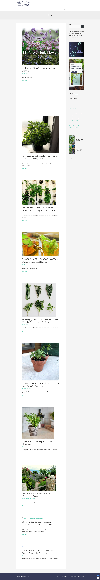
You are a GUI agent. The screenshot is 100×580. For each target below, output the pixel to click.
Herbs (23, 73)
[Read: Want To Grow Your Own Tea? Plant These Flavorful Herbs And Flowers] (40, 244)
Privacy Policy (64, 576)
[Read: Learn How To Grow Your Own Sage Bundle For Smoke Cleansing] (26, 546)
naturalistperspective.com (78, 159)
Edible (56, 9)
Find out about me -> (75, 39)
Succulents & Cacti (48, 9)
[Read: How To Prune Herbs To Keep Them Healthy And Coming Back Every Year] (39, 192)
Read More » (24, 80)
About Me (78, 9)
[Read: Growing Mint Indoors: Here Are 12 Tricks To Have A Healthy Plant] (40, 134)
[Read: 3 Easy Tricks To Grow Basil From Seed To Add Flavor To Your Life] (40, 361)
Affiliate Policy (81, 576)
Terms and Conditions (73, 576)
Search (70, 24)
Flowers (40, 9)
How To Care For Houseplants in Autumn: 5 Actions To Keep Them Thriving (75, 120)
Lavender (33, 498)
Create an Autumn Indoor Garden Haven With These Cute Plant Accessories (75, 101)
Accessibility (58, 576)
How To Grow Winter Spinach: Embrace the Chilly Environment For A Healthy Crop (76, 113)
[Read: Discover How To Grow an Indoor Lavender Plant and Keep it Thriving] (32, 518)
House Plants (33, 9)
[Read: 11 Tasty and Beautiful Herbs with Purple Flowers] (40, 46)
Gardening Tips (64, 9)
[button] (82, 9)
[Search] (82, 26)
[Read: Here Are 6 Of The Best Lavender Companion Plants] (39, 477)
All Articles (72, 9)
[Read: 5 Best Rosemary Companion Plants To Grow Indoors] (38, 422)
